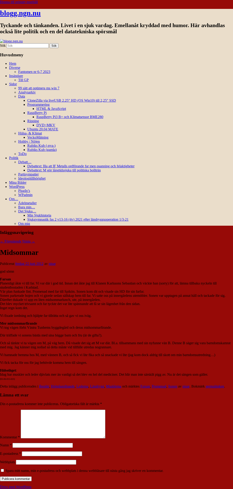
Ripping (33, 121)
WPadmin (25, 195)
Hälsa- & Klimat (30, 133)
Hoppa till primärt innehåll (19, 2)
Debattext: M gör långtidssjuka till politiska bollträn (64, 170)
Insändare (16, 76)
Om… (13, 199)
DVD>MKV (45, 125)
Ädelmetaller (27, 203)
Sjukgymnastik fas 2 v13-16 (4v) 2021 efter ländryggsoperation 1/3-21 (78, 219)
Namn (6, 445)
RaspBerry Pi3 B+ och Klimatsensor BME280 (69, 117)
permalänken (215, 386)
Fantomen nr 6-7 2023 (34, 72)
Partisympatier (28, 174)
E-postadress (10, 453)
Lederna (82, 386)
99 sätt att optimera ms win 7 (38, 88)
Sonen (172, 386)
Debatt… (24, 162)
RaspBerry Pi (37, 113)
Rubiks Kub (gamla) (42, 150)
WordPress (17, 187)
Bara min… (26, 207)
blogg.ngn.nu (20, 13)
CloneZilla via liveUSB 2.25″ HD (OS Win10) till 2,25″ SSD (71, 100)
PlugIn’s (24, 191)
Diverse (14, 68)
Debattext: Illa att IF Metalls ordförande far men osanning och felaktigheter (80, 166)
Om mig (24, 223)
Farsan (145, 386)
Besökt (44, 386)
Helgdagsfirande (63, 386)
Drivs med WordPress (15, 487)
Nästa (28, 241)
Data (21, 96)
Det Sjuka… (27, 211)
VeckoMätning (37, 137)
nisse (52, 264)
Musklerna (113, 386)
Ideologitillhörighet (32, 178)
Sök (3, 45)
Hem (12, 63)
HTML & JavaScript (51, 109)
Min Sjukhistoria (39, 215)
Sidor (13, 84)
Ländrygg (97, 386)
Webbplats (7, 462)
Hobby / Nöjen (29, 141)
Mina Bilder (17, 182)
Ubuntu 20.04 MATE (42, 129)
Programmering (38, 104)
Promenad (159, 386)
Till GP (23, 80)
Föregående (10, 241)
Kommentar (10, 437)
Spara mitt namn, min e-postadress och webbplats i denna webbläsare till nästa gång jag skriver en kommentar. (84, 471)
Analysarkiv (27, 92)
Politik (13, 158)
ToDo (22, 154)
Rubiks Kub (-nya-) (41, 145)
